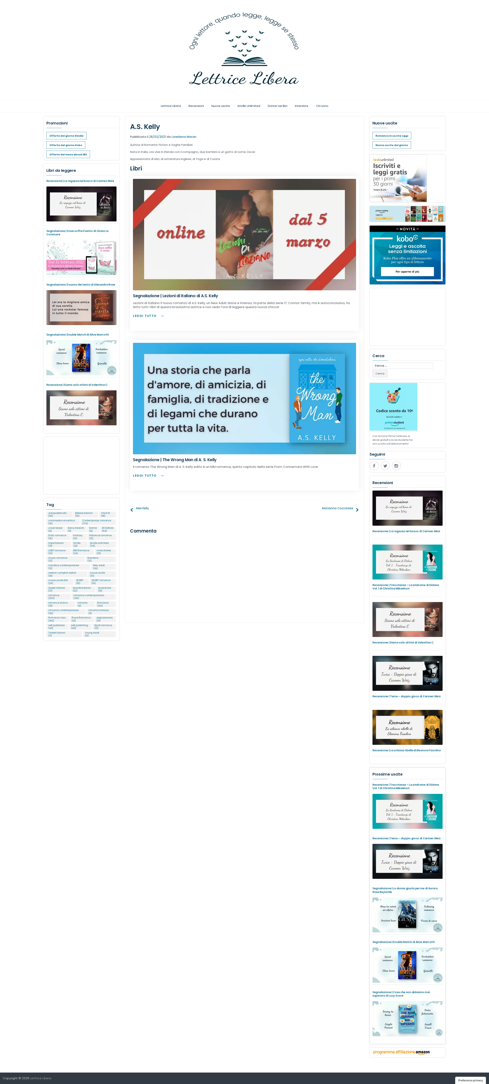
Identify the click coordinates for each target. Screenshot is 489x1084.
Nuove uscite (220, 106)
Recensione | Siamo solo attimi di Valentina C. (77, 385)
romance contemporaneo (89, 597)
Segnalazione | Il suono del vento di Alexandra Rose (80, 285)
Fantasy (78, 537)
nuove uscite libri (58, 582)
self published (56, 627)
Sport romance (103, 627)
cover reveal (55, 529)
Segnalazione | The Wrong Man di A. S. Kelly (175, 459)
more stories (104, 552)
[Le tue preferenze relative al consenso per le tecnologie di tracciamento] (470, 1080)
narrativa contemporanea (63, 567)
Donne (93, 529)
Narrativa (92, 559)
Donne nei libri (277, 106)
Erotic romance (57, 537)
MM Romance (81, 552)
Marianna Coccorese (337, 508)
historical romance (100, 537)
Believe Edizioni (84, 514)
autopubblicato (57, 514)
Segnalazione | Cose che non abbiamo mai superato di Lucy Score (401, 994)
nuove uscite (97, 574)
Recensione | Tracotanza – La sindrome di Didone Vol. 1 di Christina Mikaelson (405, 586)
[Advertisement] (81, 463)
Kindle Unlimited (249, 106)
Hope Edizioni (56, 544)
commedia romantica (61, 522)
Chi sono (322, 106)
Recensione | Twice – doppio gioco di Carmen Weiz (406, 696)
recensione (104, 589)
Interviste (301, 106)
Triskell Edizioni (56, 634)
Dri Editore (107, 529)
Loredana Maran (184, 137)
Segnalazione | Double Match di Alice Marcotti (77, 335)
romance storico (58, 604)
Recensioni (196, 106)
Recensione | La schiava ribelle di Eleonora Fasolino (406, 750)
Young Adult (92, 634)
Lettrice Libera (171, 106)
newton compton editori (62, 574)
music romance (57, 559)
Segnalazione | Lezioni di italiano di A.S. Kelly (175, 296)
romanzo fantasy (98, 612)
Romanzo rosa (57, 619)
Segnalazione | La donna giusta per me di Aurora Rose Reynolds (405, 890)
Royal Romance (81, 619)
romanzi (82, 604)
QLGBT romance (100, 582)
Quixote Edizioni (82, 589)
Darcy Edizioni (76, 529)
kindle (77, 544)
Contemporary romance (96, 522)
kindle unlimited (99, 544)
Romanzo (103, 604)
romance (53, 597)
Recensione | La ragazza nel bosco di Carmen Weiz (80, 181)
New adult (99, 567)
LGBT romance (57, 552)
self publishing (79, 627)
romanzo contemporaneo (63, 612)
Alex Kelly (142, 508)
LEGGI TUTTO (145, 316)
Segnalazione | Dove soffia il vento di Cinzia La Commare (77, 232)
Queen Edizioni (56, 589)
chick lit (105, 514)
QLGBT (79, 582)
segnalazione (104, 619)
